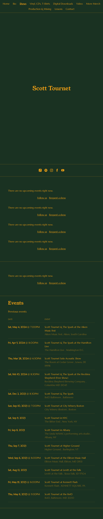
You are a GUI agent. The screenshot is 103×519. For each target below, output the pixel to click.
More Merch (93, 3)
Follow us (42, 197)
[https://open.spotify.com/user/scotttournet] (45, 170)
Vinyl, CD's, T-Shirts (40, 3)
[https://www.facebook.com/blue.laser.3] (57, 170)
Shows (23, 3)
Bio (14, 3)
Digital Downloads (63, 3)
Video (79, 3)
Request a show (57, 197)
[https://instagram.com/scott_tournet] (51, 170)
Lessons (58, 8)
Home (6, 3)
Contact (70, 8)
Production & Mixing (40, 8)
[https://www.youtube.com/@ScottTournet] (62, 170)
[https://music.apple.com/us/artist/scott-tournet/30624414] (40, 170)
